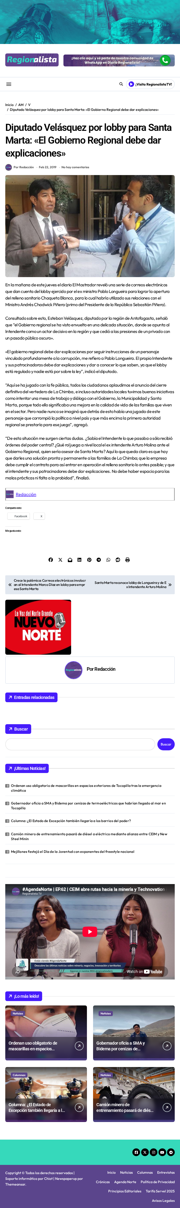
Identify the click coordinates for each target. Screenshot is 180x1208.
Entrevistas (166, 1172)
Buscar (21, 729)
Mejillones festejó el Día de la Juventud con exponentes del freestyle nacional (72, 851)
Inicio (111, 1172)
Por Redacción (24, 167)
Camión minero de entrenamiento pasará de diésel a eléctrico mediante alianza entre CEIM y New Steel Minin (89, 836)
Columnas (19, 1075)
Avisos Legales (163, 1200)
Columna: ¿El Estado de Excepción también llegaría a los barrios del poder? (71, 821)
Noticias (18, 1013)
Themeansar (15, 1184)
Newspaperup (66, 1178)
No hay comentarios (75, 167)
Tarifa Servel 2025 (160, 1191)
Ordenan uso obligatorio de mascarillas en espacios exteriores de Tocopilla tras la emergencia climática (86, 788)
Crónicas (103, 1182)
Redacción (26, 494)
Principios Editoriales (124, 1191)
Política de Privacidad (158, 1182)
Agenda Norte (125, 1182)
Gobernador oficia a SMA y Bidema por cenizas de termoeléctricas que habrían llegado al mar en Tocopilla (88, 805)
